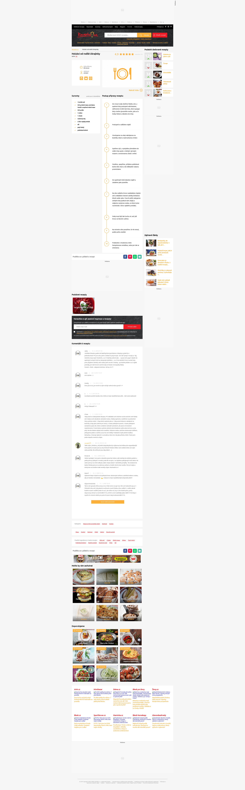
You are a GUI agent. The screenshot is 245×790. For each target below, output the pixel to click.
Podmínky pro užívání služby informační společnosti (146, 781)
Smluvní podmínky (108, 335)
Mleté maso (116, 540)
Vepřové (104, 524)
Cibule (109, 540)
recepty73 (88, 443)
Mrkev (124, 540)
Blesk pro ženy (92, 22)
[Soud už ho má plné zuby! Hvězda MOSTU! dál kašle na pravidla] (83, 693)
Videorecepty (138, 27)
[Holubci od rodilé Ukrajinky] (122, 87)
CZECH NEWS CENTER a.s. (94, 781)
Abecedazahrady (159, 715)
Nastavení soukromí (110, 782)
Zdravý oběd (81, 42)
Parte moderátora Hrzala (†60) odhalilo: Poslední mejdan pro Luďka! (82, 725)
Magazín (122, 27)
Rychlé (144, 42)
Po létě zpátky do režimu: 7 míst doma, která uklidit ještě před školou (102, 699)
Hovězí (111, 524)
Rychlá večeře (89, 42)
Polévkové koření (81, 543)
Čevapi (165, 63)
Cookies (102, 782)
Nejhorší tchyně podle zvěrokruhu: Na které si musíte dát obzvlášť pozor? (141, 725)
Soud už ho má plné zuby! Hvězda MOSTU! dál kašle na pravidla (83, 699)
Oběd (96, 532)
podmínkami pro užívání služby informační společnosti (100, 332)
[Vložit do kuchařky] (81, 78)
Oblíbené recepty (79, 27)
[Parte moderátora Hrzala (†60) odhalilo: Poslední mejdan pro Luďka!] (83, 719)
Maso (109, 42)
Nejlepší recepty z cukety (160, 42)
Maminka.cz (115, 22)
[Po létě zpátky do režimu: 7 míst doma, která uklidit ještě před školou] (103, 693)
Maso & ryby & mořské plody (91, 524)
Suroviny (97, 27)
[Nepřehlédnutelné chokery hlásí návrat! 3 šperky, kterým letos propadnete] (161, 693)
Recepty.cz (75, 49)
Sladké (148, 42)
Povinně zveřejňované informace (150, 782)
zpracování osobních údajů (85, 333)
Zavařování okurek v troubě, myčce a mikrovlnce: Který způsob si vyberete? (161, 725)
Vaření (102, 532)
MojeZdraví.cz (153, 22)
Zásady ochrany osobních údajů (120, 335)
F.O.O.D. (129, 27)
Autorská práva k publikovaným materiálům (122, 781)
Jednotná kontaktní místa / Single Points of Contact (129, 782)
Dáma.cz (106, 22)
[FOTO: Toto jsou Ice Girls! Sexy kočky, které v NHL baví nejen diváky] (103, 719)
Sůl (115, 543)
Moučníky (131, 42)
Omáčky (114, 42)
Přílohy (119, 42)
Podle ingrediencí (146, 39)
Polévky (104, 42)
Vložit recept (161, 35)
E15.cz (123, 22)
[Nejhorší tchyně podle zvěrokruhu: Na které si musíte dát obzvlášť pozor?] (142, 719)
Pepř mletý (131, 540)
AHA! (100, 22)
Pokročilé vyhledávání (133, 39)
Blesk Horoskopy (139, 715)
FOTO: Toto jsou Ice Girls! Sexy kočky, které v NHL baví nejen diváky (103, 725)
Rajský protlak (92, 543)
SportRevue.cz (100, 715)
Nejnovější (90, 27)
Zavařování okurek (122, 44)
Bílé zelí (102, 540)
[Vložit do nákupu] (86, 78)
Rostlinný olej (103, 543)
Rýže (110, 543)
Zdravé (139, 42)
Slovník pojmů (110, 532)
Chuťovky (97, 42)
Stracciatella (167, 72)
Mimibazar (98, 689)
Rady (116, 27)
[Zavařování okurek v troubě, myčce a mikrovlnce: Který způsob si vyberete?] (161, 719)
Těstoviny (125, 42)
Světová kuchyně (107, 27)
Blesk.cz (83, 22)
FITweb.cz (137, 22)
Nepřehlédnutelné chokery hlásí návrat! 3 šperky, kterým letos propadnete (161, 699)
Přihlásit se (160, 27)
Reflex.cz (129, 22)
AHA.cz (77, 689)
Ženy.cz (145, 22)
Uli (76, 56)
